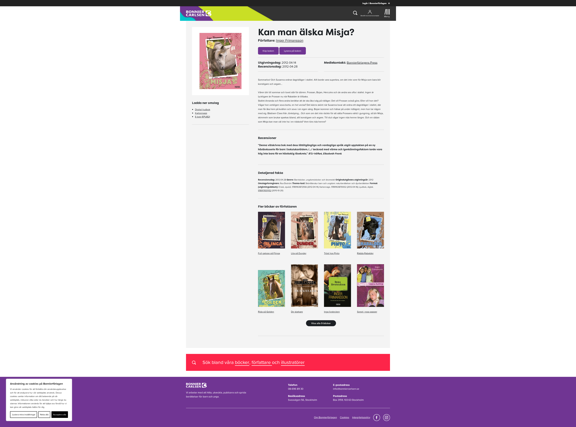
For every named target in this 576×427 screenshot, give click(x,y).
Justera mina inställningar (23, 414)
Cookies (344, 417)
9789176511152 (264, 190)
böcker (242, 362)
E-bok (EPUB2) (202, 116)
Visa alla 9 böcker (321, 323)
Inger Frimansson (289, 40)
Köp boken (268, 51)
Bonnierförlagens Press (362, 62)
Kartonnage (201, 113)
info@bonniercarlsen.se (346, 389)
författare (262, 362)
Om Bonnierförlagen (325, 417)
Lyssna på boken (292, 51)
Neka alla (44, 414)
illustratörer (293, 362)
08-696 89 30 (295, 389)
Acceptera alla (59, 414)
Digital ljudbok (202, 109)
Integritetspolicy (361, 417)
